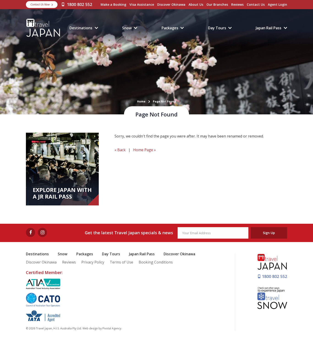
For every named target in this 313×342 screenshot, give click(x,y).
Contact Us (256, 4)
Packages (170, 27)
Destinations (80, 27)
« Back (120, 149)
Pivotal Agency (111, 328)
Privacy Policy (92, 262)
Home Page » (144, 149)
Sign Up (269, 233)
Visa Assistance (141, 4)
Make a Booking (113, 4)
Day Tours (217, 27)
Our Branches (217, 4)
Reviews (237, 4)
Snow (127, 27)
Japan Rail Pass (268, 27)
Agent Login (277, 4)
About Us (196, 4)
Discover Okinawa (171, 4)
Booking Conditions (156, 262)
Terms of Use (121, 262)
